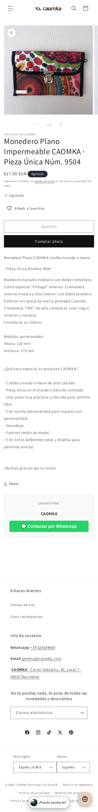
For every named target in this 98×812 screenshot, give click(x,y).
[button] (10, 8)
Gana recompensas (26, 616)
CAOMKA (21, 785)
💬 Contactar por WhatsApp (49, 526)
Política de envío (21, 801)
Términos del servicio (69, 793)
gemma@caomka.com (41, 658)
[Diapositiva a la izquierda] (37, 124)
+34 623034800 (42, 647)
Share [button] (14, 483)
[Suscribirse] (81, 713)
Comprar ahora (49, 241)
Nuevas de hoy (22, 604)
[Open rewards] (85, 799)
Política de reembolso (78, 785)
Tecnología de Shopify (43, 785)
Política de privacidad (34, 793)
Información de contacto (75, 801)
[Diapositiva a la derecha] (60, 124)
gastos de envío (45, 181)
